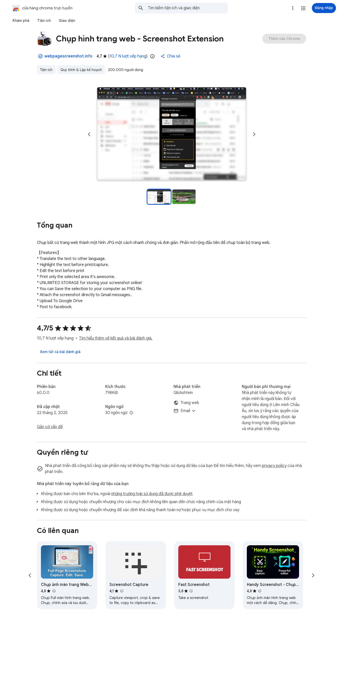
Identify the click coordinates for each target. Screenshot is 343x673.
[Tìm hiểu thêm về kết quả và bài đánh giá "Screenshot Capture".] (122, 591)
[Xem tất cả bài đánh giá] (60, 352)
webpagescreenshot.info (68, 56)
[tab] (21, 20)
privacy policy (274, 465)
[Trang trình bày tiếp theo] (254, 134)
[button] (303, 8)
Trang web (190, 402)
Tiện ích (46, 70)
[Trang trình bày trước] (89, 134)
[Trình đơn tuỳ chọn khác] (293, 8)
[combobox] (188, 8)
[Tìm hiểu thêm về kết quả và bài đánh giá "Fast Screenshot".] (191, 591)
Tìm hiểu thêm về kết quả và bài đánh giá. (115, 338)
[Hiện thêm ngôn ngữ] (131, 413)
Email (185, 410)
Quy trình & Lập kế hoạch (81, 70)
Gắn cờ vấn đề (50, 426)
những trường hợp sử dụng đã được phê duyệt (152, 493)
